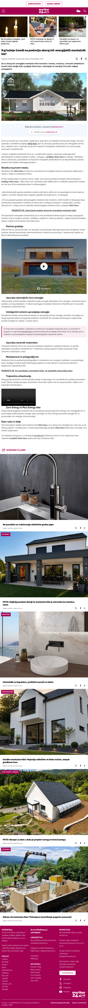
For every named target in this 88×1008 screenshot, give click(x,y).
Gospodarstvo (7, 970)
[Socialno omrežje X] (75, 528)
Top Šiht (5, 987)
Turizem (5, 981)
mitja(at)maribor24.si (47, 951)
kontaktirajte (39, 436)
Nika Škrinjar (35, 972)
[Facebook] (80, 528)
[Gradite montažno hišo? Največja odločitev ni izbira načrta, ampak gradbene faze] (44, 722)
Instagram (67, 987)
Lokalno (5, 959)
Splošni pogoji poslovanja (60, 1003)
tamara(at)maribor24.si (67, 943)
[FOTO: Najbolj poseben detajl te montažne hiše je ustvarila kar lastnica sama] (44, 564)
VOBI (10, 1005)
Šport (4, 967)
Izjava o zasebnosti (79, 1003)
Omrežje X (67, 983)
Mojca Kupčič (36, 970)
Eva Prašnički (35, 975)
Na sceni (5, 976)
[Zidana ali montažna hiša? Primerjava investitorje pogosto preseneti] (44, 879)
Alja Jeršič (34, 981)
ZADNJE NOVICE (34, 4)
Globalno (5, 973)
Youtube (66, 992)
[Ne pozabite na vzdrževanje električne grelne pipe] (44, 487)
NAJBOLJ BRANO (53, 4)
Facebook (67, 979)
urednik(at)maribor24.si (39, 943)
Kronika (4, 965)
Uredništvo (35, 956)
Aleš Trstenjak (36, 978)
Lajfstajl (5, 978)
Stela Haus (32, 144)
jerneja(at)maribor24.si (67, 956)
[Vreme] (78, 11)
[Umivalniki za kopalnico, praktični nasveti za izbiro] (44, 644)
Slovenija (5, 962)
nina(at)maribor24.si (66, 967)
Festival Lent (6, 984)
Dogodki (5, 989)
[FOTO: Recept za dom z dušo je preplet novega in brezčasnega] (44, 802)
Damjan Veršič (36, 967)
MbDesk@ (34, 959)
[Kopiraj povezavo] (84, 528)
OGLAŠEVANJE (67, 973)
